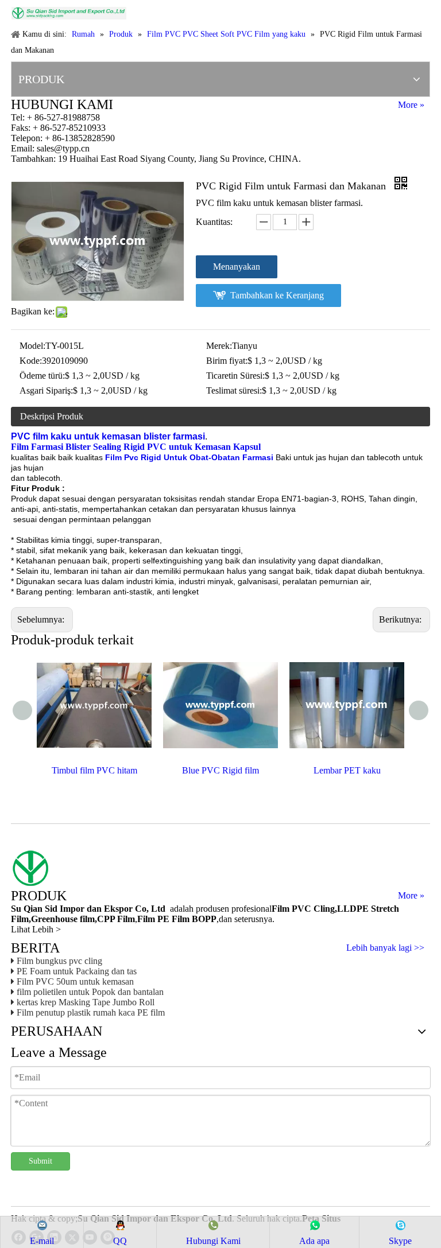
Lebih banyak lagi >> (385, 947)
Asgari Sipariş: (46, 390)
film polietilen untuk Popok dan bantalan (90, 992)
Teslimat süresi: (234, 390)
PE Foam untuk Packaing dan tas (77, 971)
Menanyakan (236, 266)
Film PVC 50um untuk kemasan (75, 981)
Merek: (219, 346)
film (86, 919)
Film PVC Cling (303, 908)
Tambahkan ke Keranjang (277, 295)
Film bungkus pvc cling (59, 961)
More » (411, 105)
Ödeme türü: (42, 375)
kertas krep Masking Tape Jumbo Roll (85, 1002)
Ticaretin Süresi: (235, 375)
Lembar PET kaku (347, 770)
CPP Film (116, 919)
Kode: (31, 361)
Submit (40, 1161)
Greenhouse (54, 919)
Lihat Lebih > (36, 929)
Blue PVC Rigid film (220, 770)
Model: (32, 346)
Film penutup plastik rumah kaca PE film (91, 1012)
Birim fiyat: (226, 361)
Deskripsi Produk (51, 416)
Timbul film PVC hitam (94, 770)
